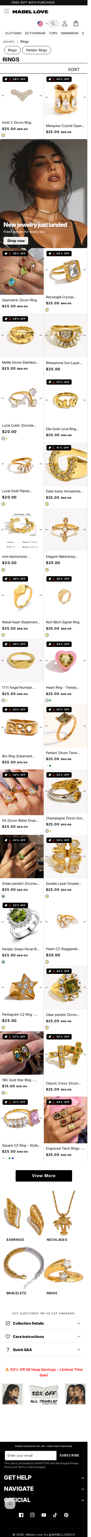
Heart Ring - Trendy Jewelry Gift (61, 687)
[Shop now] (44, 1394)
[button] (53, 23)
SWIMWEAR (69, 33)
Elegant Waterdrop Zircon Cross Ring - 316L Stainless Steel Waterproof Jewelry (65, 556)
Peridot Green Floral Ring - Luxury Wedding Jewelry (21, 949)
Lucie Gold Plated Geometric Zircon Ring (19, 491)
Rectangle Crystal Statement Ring (59, 297)
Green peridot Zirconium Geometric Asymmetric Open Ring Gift (21, 883)
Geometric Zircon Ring (19, 300)
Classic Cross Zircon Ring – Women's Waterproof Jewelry (62, 1083)
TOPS (53, 33)
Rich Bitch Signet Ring (63, 622)
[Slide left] (3, 95)
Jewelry (9, 41)
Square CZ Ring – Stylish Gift (21, 1145)
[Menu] (6, 11)
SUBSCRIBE (70, 1455)
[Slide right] (40, 95)
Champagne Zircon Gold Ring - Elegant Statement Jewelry (65, 818)
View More (44, 1175)
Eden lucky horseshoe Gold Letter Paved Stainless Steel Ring (63, 491)
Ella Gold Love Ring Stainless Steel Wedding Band (64, 429)
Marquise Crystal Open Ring (64, 126)
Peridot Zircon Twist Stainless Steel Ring (61, 753)
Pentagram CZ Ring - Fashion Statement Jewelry (18, 1014)
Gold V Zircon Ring (16, 122)
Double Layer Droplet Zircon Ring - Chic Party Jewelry (64, 883)
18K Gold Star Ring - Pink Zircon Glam (18, 1080)
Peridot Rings (36, 50)
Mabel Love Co (37, 1534)
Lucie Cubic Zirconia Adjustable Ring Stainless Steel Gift (17, 425)
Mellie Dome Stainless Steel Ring (19, 362)
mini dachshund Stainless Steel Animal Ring (19, 556)
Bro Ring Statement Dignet (17, 756)
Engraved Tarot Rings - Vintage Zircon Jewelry (64, 1148)
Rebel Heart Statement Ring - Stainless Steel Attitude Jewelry (19, 622)
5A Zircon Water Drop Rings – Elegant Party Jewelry (19, 820)
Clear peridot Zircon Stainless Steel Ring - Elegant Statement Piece (65, 1015)
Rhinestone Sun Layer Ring (63, 363)
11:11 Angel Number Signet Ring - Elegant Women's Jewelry (18, 687)
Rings (12, 50)
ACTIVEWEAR (35, 33)
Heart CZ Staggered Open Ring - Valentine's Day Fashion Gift (64, 949)
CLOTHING (13, 33)
